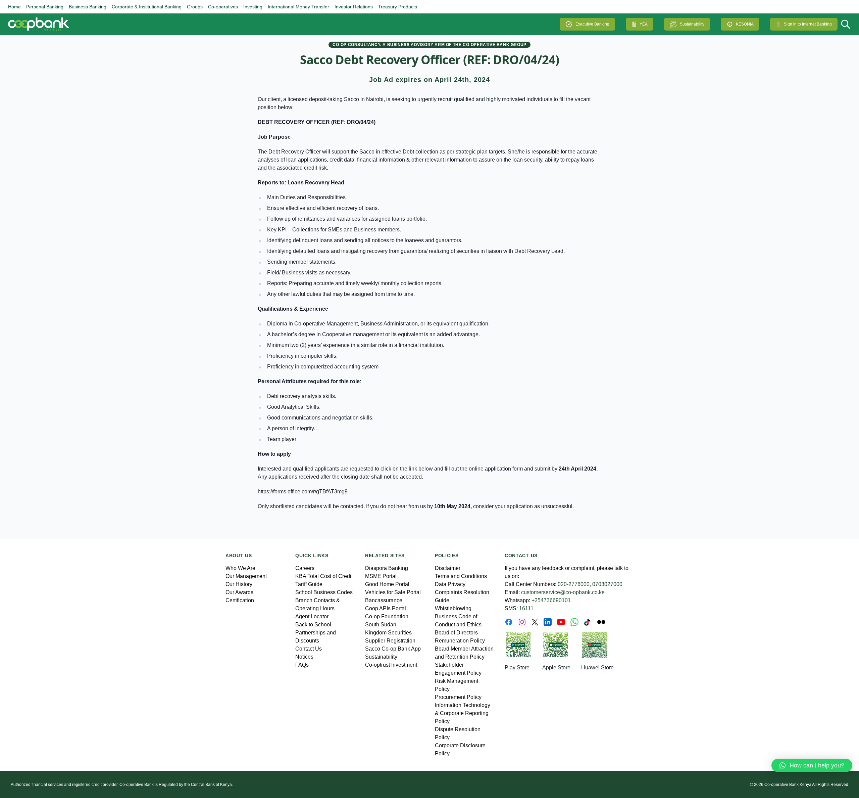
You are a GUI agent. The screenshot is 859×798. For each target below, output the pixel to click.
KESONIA (745, 24)
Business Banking (87, 6)
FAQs (302, 665)
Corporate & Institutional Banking (147, 6)
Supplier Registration (390, 641)
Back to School (313, 624)
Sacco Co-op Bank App (393, 649)
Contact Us (308, 649)
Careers (304, 568)
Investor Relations (354, 6)
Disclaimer (447, 568)
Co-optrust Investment (391, 665)
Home (14, 6)
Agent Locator (312, 616)
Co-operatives (223, 6)
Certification (239, 600)
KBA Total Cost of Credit (324, 576)
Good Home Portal (387, 584)
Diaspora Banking (386, 568)
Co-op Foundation (386, 616)
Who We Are (240, 568)
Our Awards (239, 592)
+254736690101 (551, 600)
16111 (526, 608)
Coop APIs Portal (385, 608)
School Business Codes (324, 592)
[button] (811, 765)
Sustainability (692, 24)
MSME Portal (381, 576)
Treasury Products (397, 6)
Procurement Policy (458, 697)
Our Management (246, 576)
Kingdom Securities (388, 632)
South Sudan (380, 624)
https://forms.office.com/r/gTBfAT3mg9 (303, 491)
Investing (252, 6)
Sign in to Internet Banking (808, 24)
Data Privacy (450, 584)
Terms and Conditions (461, 576)
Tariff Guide (308, 584)
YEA (644, 24)
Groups (195, 6)
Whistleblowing (453, 608)
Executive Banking (592, 24)
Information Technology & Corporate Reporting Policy (462, 713)
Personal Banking (44, 6)
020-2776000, (574, 584)
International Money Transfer (298, 6)
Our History (238, 584)
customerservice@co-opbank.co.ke (563, 592)
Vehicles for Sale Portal (393, 592)
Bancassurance (383, 600)
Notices (304, 657)
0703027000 (607, 584)
